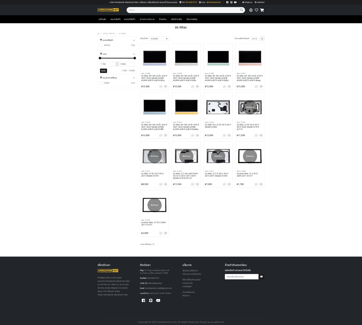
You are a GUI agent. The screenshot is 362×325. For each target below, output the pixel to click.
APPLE (107, 45)
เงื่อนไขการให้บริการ (190, 270)
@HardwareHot (155, 283)
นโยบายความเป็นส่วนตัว (191, 274)
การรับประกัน (187, 283)
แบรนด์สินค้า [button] (108, 40)
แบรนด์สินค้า (129, 19)
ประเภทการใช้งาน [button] (110, 78)
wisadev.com (217, 322)
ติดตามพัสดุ (192, 19)
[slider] (100, 58)
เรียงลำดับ (144, 38)
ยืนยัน (103, 70)
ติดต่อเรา (186, 295)
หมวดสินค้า (116, 19)
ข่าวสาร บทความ (147, 19)
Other (106, 82)
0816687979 (153, 278)
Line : (211, 2)
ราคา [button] (105, 54)
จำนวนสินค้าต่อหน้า (242, 38)
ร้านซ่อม (162, 19)
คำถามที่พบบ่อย (188, 292)
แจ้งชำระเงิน (176, 19)
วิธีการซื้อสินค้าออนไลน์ (191, 279)
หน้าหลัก (102, 19)
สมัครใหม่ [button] (260, 2)
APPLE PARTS (109, 33)
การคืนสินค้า (187, 286)
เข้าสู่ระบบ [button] (248, 2)
